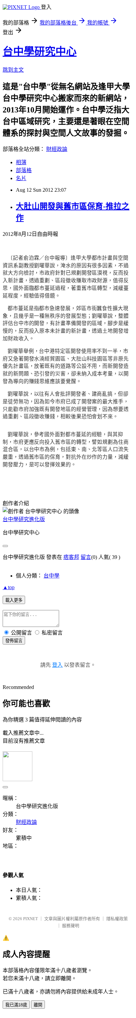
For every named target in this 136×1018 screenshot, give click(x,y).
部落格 (24, 170)
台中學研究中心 (40, 51)
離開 (38, 1004)
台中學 (51, 575)
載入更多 (13, 600)
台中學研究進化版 (24, 519)
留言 (86, 557)
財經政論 (56, 149)
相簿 (21, 162)
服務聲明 (70, 925)
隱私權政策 (117, 918)
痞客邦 (71, 557)
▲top (9, 587)
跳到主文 (13, 70)
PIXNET (30, 918)
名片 (21, 178)
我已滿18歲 (16, 1004)
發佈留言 (13, 640)
